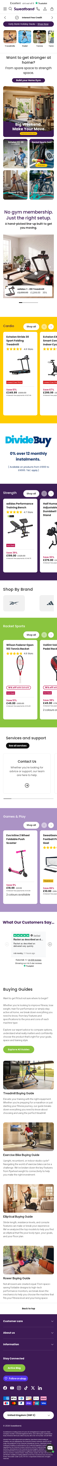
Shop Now (42, 24)
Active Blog (14, 1368)
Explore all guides (18, 1049)
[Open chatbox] (50, 1448)
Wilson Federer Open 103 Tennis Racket (20, 647)
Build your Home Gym (28, 80)
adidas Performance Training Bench (19, 505)
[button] (51, 8)
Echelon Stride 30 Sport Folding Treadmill (17, 340)
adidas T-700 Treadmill (30, 289)
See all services (18, 745)
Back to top (28, 1308)
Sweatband (15, 1425)
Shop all (31, 326)
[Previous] (7, 267)
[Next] (50, 267)
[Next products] (51, 327)
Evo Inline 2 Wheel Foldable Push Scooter (18, 839)
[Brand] (14, 603)
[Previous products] (44, 327)
